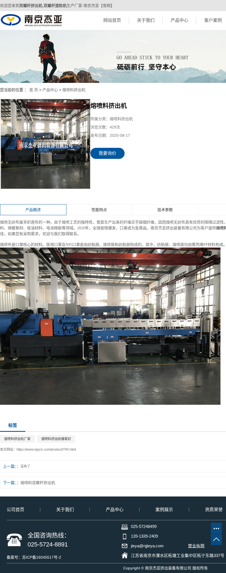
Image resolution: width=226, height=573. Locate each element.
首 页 (33, 90)
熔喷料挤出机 (73, 90)
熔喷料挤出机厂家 (17, 439)
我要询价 (107, 153)
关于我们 (146, 20)
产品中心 (179, 20)
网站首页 (112, 20)
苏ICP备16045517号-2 (41, 557)
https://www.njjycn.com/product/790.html (46, 449)
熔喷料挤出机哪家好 (56, 439)
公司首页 (15, 509)
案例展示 (164, 509)
